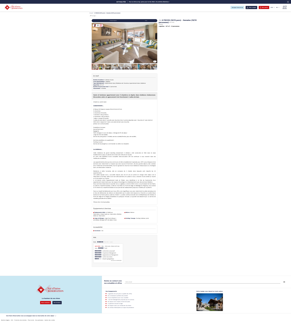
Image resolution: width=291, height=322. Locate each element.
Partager (94, 15)
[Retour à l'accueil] (13, 7)
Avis (146, 20)
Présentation (113, 20)
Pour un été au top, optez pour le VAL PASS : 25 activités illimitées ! (149, 2)
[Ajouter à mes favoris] (160, 20)
